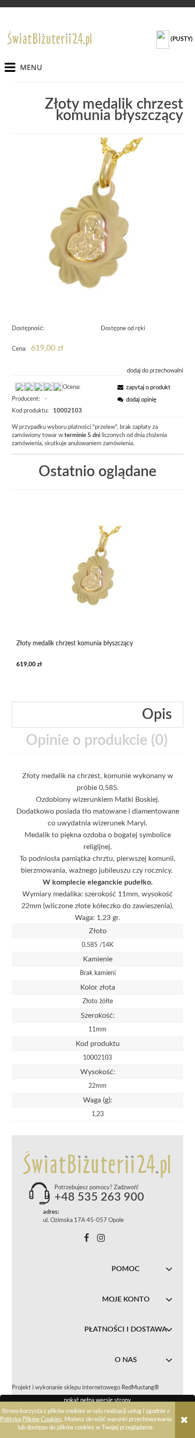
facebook (86, 1239)
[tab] (97, 715)
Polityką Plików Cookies (31, 1420)
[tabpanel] (97, 847)
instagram (101, 1239)
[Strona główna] (50, 38)
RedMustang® (141, 1388)
